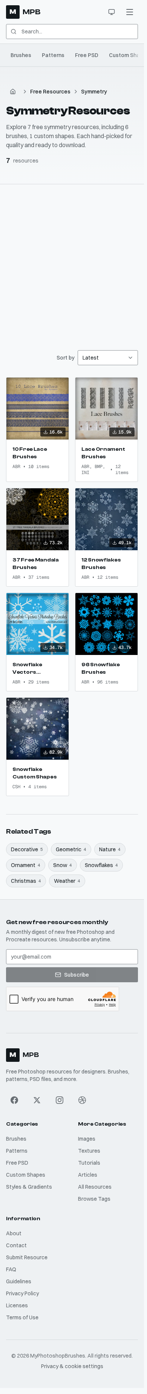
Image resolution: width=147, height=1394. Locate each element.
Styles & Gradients (29, 1186)
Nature (110, 849)
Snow (62, 865)
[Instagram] (59, 1100)
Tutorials (89, 1162)
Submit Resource (26, 1257)
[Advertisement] (73, 261)
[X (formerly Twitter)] (37, 1100)
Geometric (71, 849)
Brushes (21, 55)
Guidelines (18, 1281)
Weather (67, 881)
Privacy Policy (22, 1293)
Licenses (17, 1305)
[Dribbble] (82, 1100)
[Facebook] (14, 1100)
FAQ (11, 1269)
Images (86, 1138)
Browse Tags (94, 1198)
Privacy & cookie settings (72, 1366)
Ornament (25, 865)
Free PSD (86, 55)
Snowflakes (101, 865)
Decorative (27, 849)
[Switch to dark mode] (111, 12)
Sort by (66, 357)
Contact (16, 1245)
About (13, 1233)
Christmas (26, 881)
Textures (89, 1150)
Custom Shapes (25, 1174)
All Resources (95, 1186)
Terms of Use (22, 1317)
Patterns (53, 55)
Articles (87, 1174)
